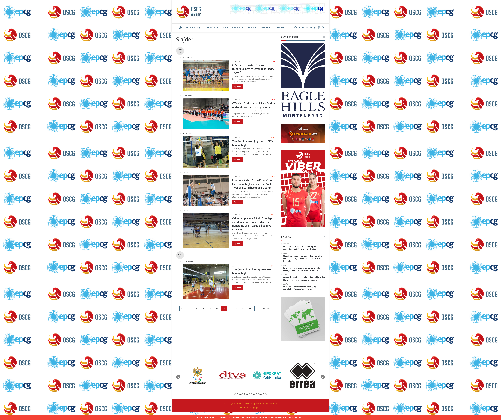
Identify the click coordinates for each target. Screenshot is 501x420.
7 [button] (249, 394)
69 (217, 309)
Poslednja (266, 309)
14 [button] (266, 394)
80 (243, 309)
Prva (183, 309)
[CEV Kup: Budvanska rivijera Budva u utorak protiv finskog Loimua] (206, 113)
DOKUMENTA (237, 27)
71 (230, 309)
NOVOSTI (252, 27)
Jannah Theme (202, 417)
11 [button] (259, 394)
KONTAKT (281, 27)
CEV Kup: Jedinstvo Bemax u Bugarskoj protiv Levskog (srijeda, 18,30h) (253, 68)
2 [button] (237, 394)
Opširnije (237, 87)
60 (204, 309)
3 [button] (240, 394)
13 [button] (263, 394)
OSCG (224, 27)
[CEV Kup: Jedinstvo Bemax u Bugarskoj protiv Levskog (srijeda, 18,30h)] (206, 75)
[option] (197, 375)
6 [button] (247, 394)
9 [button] (254, 394)
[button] (178, 377)
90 (250, 309)
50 (197, 309)
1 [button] (235, 394)
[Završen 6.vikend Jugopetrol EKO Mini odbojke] (206, 281)
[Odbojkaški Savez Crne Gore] (188, 11)
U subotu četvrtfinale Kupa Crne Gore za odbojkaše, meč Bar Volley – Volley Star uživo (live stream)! (253, 184)
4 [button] (242, 394)
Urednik (237, 61)
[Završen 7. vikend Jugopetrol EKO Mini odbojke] (206, 152)
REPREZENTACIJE (193, 27)
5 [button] (244, 394)
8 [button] (251, 394)
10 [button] (256, 394)
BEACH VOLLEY (267, 27)
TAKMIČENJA (211, 27)
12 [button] (261, 394)
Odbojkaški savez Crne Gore (266, 404)
